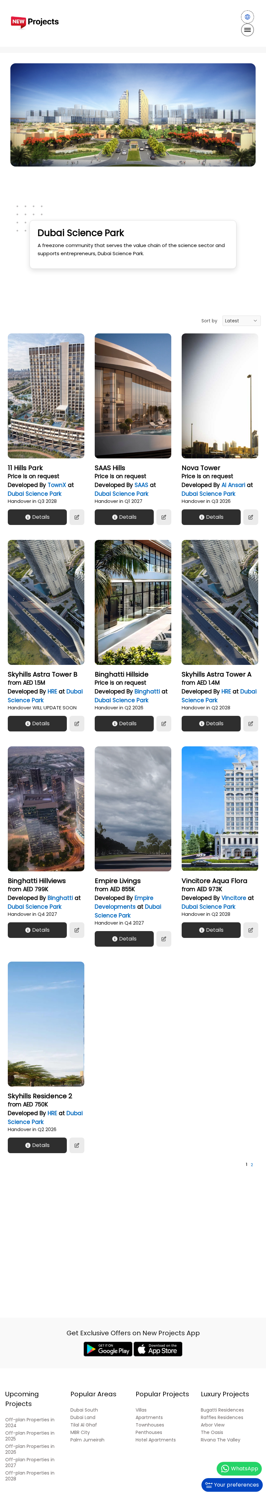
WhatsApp (244, 1468)
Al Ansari (233, 485)
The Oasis (212, 1432)
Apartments (149, 1417)
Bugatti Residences (222, 1410)
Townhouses (150, 1425)
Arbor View (212, 1425)
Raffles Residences (222, 1417)
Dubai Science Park (34, 494)
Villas (141, 1410)
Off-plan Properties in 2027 (29, 1463)
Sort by (209, 321)
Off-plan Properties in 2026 (29, 1449)
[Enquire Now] (76, 517)
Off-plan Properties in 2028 (29, 1476)
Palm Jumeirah (87, 1440)
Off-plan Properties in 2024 (29, 1423)
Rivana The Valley (220, 1440)
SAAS (141, 485)
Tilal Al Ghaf (83, 1425)
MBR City (80, 1432)
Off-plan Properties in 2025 (29, 1436)
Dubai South (84, 1410)
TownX (57, 485)
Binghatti (147, 691)
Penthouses (149, 1432)
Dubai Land (82, 1417)
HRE (52, 691)
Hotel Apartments (156, 1440)
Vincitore (234, 898)
